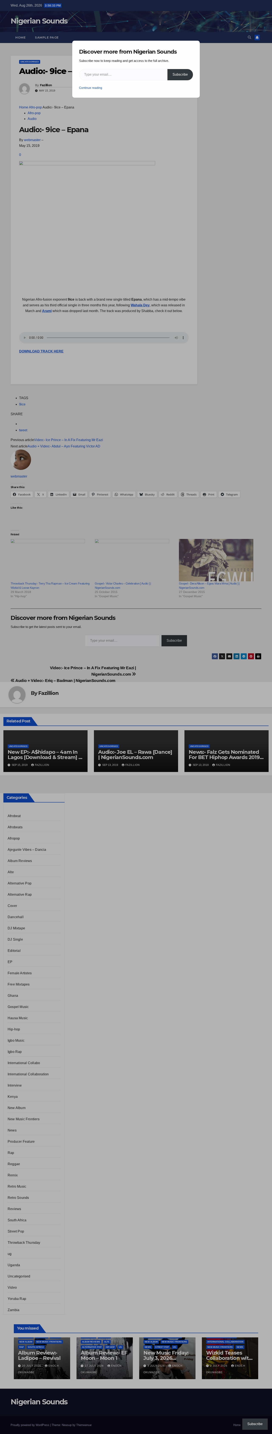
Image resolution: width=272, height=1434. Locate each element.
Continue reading (90, 87)
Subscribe (180, 74)
